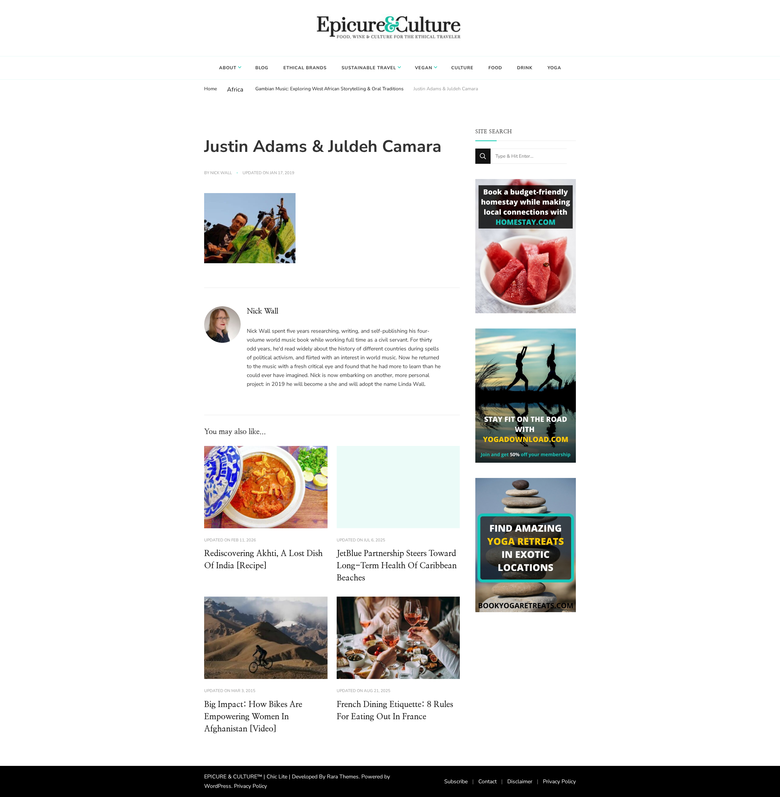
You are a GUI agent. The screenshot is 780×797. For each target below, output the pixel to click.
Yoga (554, 68)
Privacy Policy (250, 786)
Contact (487, 781)
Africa (235, 89)
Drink (525, 68)
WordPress (217, 786)
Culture (462, 68)
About (227, 68)
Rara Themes (343, 776)
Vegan (423, 68)
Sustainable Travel (369, 68)
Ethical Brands (305, 68)
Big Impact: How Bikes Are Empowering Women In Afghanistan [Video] (253, 717)
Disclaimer (519, 781)
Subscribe (456, 781)
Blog (261, 68)
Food (495, 68)
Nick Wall (221, 173)
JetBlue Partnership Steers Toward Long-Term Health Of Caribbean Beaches (397, 566)
